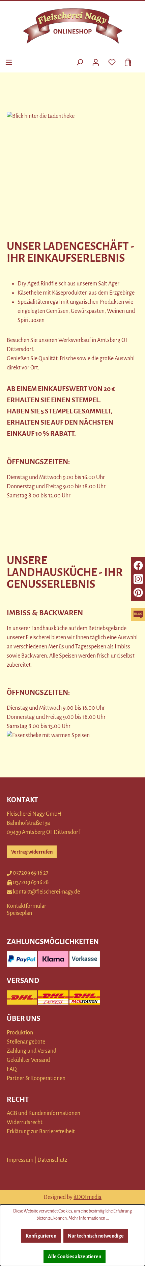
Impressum (20, 1160)
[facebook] (138, 565)
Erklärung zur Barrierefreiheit (41, 1132)
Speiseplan (19, 913)
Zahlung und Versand (31, 1051)
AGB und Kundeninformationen (43, 1113)
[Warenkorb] (126, 61)
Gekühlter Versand (28, 1060)
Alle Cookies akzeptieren (74, 1256)
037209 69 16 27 (31, 873)
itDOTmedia (88, 1197)
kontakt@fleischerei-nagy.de (46, 892)
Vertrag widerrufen (32, 852)
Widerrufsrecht (24, 1122)
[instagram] (138, 579)
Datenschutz (52, 1160)
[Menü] (9, 61)
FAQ (12, 1069)
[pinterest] (138, 592)
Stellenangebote (26, 1042)
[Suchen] (79, 61)
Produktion (20, 1033)
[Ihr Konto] (96, 61)
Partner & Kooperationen (36, 1078)
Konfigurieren (41, 1236)
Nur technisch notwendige (96, 1236)
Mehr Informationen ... (88, 1218)
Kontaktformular (26, 906)
